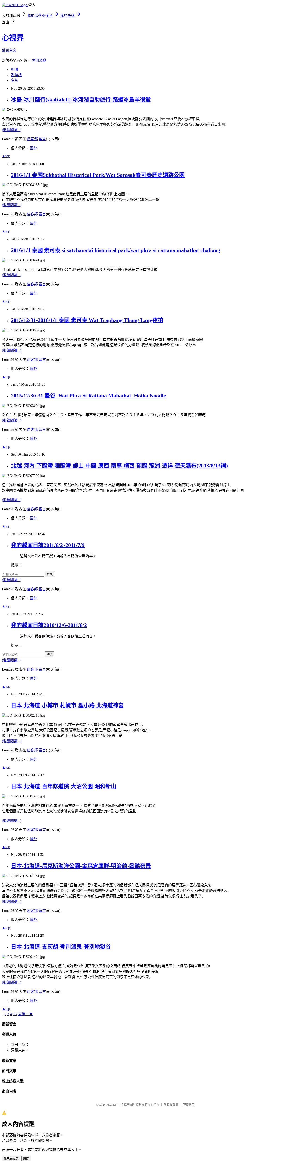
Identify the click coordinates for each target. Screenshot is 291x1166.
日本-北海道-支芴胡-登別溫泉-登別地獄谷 (61, 947)
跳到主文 (9, 50)
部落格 (16, 75)
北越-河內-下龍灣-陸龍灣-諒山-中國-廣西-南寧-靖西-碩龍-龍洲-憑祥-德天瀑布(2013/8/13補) (119, 466)
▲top (6, 156)
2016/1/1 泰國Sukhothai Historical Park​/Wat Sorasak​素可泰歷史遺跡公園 (98, 175)
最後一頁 (25, 1014)
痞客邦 (32, 139)
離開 (26, 1159)
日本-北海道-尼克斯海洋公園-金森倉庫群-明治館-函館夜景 (81, 866)
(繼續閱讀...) (11, 130)
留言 (42, 139)
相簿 (14, 69)
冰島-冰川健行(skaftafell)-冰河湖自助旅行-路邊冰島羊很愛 (81, 100)
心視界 (13, 38)
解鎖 (50, 574)
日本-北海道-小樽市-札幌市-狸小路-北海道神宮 (67, 705)
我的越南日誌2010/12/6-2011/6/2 (49, 625)
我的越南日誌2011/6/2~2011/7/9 (48, 545)
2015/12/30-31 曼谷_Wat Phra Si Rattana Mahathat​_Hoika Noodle (88, 396)
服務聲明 (189, 1104)
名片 (14, 80)
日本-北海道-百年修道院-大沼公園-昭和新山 (63, 786)
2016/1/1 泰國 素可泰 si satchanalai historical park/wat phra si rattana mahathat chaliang (115, 250)
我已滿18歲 (11, 1159)
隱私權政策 (171, 1104)
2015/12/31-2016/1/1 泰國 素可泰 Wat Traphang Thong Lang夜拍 (87, 320)
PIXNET (111, 1104)
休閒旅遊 (39, 60)
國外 (33, 148)
